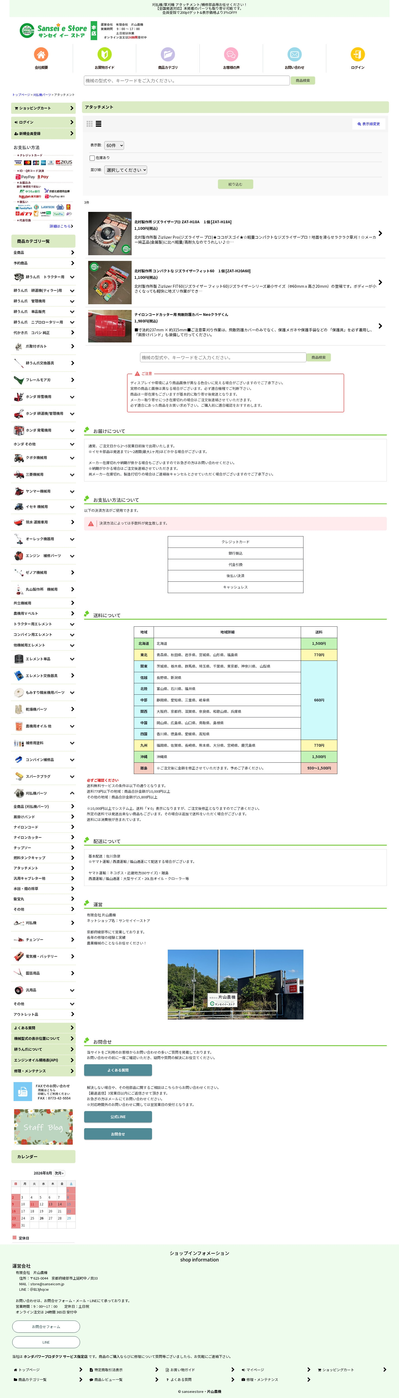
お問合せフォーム (46, 1326)
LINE (46, 1342)
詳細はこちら (60, 226)
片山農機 (214, 1391)
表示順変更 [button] (371, 123)
